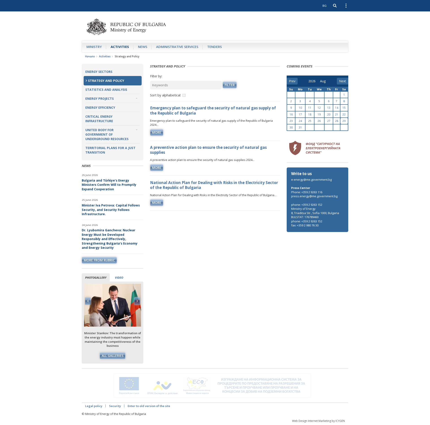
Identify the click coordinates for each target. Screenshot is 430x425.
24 (300, 121)
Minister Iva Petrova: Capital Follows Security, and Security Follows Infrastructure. (111, 209)
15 (344, 108)
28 (336, 121)
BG (324, 6)
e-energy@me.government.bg (311, 180)
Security (115, 406)
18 (309, 114)
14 (336, 108)
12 (319, 108)
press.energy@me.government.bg (314, 196)
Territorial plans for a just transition (110, 150)
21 (336, 114)
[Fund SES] (315, 147)
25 (309, 121)
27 (328, 121)
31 (300, 127)
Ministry (94, 46)
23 (291, 121)
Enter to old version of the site (149, 406)
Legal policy (93, 406)
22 (344, 114)
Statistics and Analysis (106, 89)
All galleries (112, 355)
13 (328, 108)
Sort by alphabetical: (165, 95)
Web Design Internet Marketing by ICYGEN (318, 421)
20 (328, 114)
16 (291, 114)
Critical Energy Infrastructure (99, 118)
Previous (88, 301)
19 (319, 114)
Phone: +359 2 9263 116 (306, 192)
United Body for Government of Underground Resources (107, 134)
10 (300, 108)
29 (344, 121)
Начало (90, 56)
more (156, 132)
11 (309, 108)
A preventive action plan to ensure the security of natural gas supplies (208, 150)
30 (291, 127)
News (142, 46)
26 (319, 121)
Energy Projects (99, 98)
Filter (230, 85)
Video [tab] (119, 277)
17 (300, 114)
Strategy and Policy (106, 80)
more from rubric (99, 260)
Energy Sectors (98, 71)
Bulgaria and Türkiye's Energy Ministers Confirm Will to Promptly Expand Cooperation (109, 184)
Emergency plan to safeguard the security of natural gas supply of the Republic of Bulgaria (213, 110)
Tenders (214, 46)
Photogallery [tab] (95, 277)
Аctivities (120, 46)
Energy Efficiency (100, 107)
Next (137, 301)
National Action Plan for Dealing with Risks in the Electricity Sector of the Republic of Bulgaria (214, 185)
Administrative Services (177, 46)
